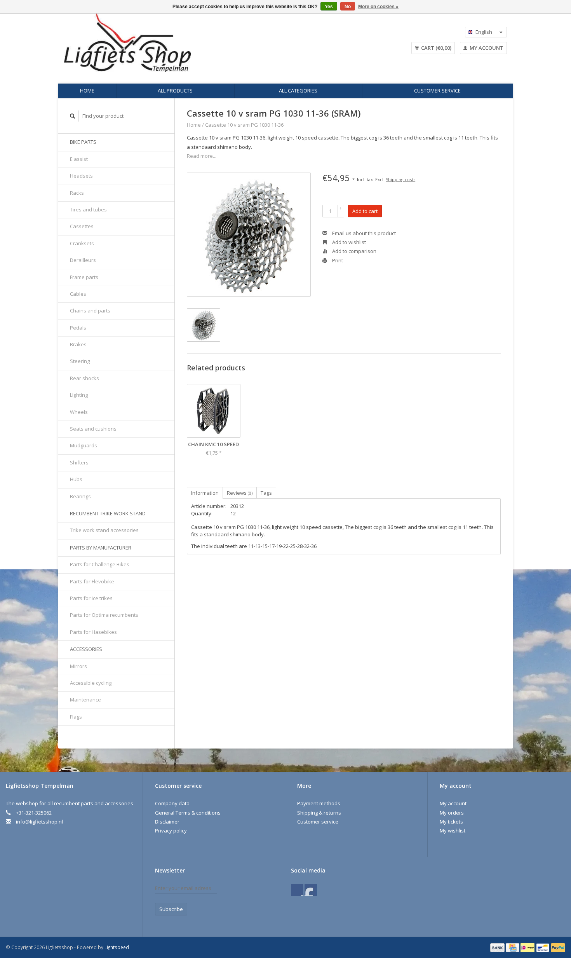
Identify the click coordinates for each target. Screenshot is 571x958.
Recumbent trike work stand (108, 513)
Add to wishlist (348, 242)
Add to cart (365, 211)
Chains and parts (90, 310)
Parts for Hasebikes (93, 631)
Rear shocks (84, 378)
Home (87, 90)
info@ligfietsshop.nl (39, 821)
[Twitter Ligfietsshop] (311, 890)
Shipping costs (400, 179)
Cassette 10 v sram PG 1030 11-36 (244, 124)
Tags (266, 492)
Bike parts (83, 141)
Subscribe (171, 909)
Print (337, 260)
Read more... (201, 155)
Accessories (86, 649)
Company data (172, 803)
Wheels (79, 411)
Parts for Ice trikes (91, 598)
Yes (329, 6)
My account (485, 47)
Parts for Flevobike (92, 581)
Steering (80, 361)
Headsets (81, 175)
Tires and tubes (88, 209)
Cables (78, 293)
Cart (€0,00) (435, 47)
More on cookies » (378, 6)
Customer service (437, 90)
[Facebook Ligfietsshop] (297, 890)
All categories (298, 90)
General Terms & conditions (188, 812)
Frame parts (84, 277)
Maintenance (85, 699)
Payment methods (318, 803)
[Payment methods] (498, 947)
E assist (79, 158)
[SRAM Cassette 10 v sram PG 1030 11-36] (248, 234)
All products (175, 90)
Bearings (80, 496)
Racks (77, 192)
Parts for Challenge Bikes (99, 564)
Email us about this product (363, 233)
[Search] (72, 116)
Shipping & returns (319, 812)
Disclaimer (167, 821)
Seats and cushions (93, 428)
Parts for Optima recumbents (104, 614)
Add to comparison (353, 251)
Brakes (78, 344)
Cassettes (82, 226)
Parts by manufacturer (100, 547)
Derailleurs (83, 260)
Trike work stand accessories (104, 530)
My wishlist (452, 830)
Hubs (76, 479)
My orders (452, 812)
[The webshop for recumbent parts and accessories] (190, 43)
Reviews (239, 492)
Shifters (79, 462)
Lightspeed (116, 947)
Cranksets (82, 243)
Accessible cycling (90, 682)
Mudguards (83, 445)
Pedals (78, 327)
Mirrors (78, 666)
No (348, 6)
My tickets (451, 821)
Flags (76, 716)
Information (205, 492)
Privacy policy (171, 830)
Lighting (79, 394)
